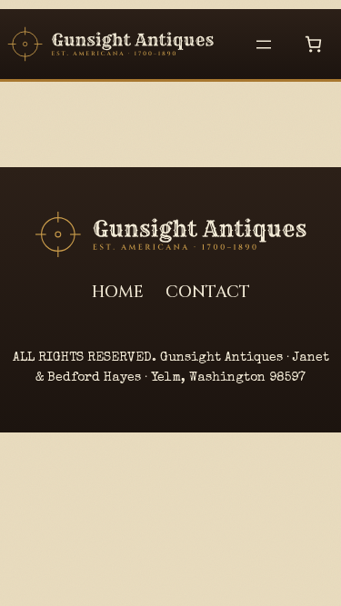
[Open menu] (264, 44)
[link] (313, 44)
